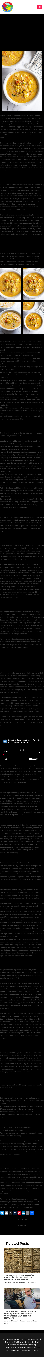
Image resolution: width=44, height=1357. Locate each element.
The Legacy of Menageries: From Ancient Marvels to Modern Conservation (19, 1277)
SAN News (14, 46)
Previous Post (21, 1220)
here (9, 1022)
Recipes (6, 46)
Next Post (22, 1226)
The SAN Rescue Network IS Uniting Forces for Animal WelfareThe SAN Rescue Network (20, 1314)
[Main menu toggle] (39, 7)
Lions (6, 1321)
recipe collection (34, 1202)
